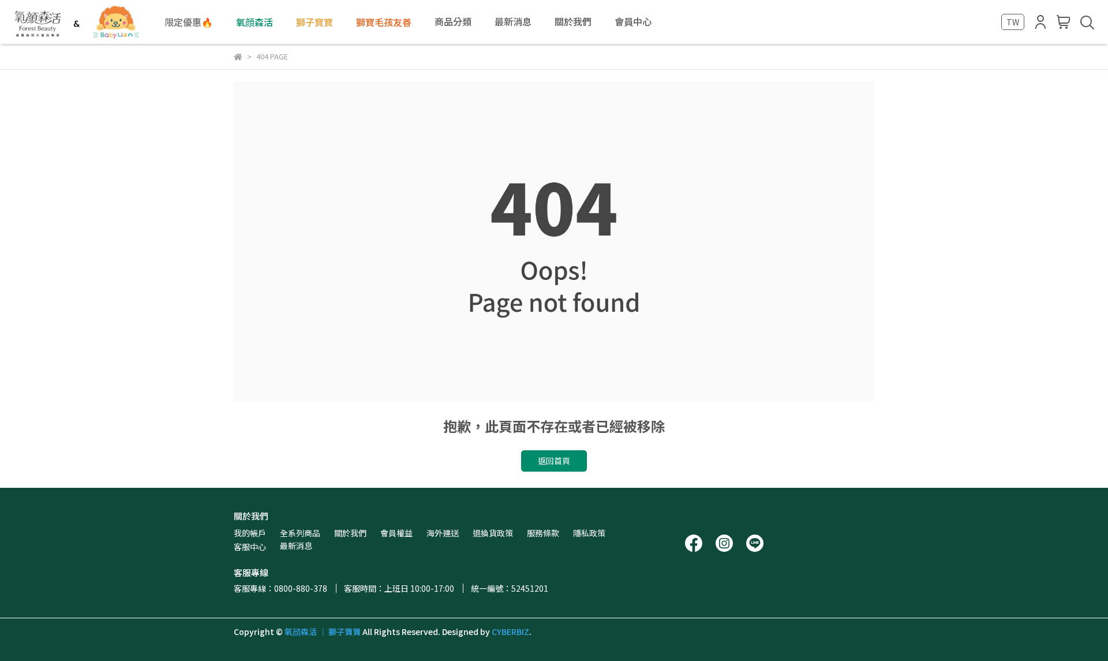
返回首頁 (554, 460)
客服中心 (250, 546)
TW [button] (1012, 22)
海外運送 (442, 533)
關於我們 (350, 533)
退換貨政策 (493, 533)
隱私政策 (589, 533)
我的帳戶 (250, 533)
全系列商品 (300, 533)
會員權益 (396, 533)
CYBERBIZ (510, 631)
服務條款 (543, 533)
